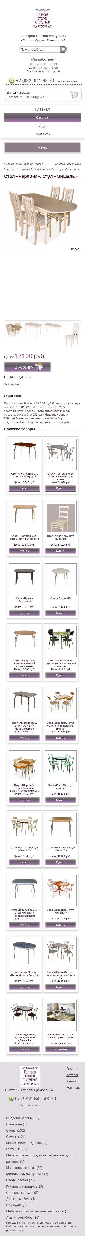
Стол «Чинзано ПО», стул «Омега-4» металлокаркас (24, 726)
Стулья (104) (16, 1136)
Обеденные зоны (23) (22, 1118)
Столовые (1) (16, 1124)
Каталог (42, 118)
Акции (42, 126)
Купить (24, 488)
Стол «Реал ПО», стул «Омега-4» (24, 849)
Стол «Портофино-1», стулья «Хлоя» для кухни (60, 476)
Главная (42, 109)
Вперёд (74, 249)
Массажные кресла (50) (24, 1168)
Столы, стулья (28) (20, 1180)
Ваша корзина (18, 92)
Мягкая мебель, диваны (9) (26, 1143)
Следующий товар (68, 163)
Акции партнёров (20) (22, 1217)
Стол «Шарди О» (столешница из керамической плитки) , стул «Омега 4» (24, 789)
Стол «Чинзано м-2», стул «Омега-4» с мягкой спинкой (61, 663)
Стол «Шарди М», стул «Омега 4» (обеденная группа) (61, 726)
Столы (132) (15, 1130)
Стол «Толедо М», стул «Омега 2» (61, 849)
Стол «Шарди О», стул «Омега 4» (60, 911)
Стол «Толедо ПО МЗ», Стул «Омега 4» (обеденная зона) (24, 912)
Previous (11, 334)
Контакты (43, 134)
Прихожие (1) (16, 1205)
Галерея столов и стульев (22, 163)
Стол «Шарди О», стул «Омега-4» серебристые (24, 974)
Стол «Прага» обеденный (24, 600)
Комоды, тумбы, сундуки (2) (27, 1174)
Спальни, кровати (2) (22, 1192)
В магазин (60, 1049)
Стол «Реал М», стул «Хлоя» (60, 787)
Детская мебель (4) (20, 1199)
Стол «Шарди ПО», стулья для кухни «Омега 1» (24, 1037)
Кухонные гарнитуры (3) (24, 1186)
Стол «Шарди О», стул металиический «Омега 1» (60, 975)
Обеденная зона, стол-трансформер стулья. (60, 1036)
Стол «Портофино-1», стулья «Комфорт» (24, 475)
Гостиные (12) (16, 1149)
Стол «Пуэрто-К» (60, 598)
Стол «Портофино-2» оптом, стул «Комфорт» (24, 537)
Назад (10, 249)
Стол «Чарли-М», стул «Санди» (60, 537)
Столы (23, 169)
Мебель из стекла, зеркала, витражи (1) (36, 1211)
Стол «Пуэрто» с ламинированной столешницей (24, 663)
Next (76, 334)
